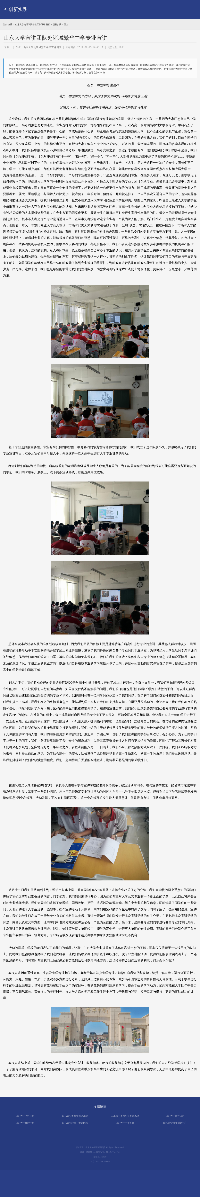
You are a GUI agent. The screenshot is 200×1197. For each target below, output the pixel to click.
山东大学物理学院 (25, 1122)
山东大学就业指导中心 (175, 1122)
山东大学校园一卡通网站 (75, 1122)
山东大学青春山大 (175, 1115)
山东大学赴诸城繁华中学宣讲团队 (42, 47)
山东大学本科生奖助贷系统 (125, 1115)
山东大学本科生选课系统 (75, 1115)
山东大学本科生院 (25, 1115)
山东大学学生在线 (125, 1122)
